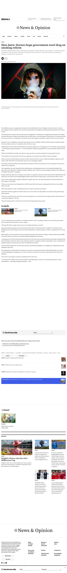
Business (10, 36)
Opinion (16, 36)
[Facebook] (2, 563)
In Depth (22, 36)
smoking (45, 353)
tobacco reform (52, 353)
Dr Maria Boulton (10, 353)
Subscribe (46, 36)
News (3, 36)
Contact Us (57, 550)
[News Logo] (33, 28)
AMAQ (3, 353)
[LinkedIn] (6, 563)
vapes (58, 353)
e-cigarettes (18, 353)
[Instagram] (4, 563)
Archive (43, 550)
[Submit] (52, 332)
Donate (39, 36)
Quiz (34, 36)
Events (28, 36)
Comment (21, 355)
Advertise (30, 553)
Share (8, 355)
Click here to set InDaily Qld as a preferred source (16, 343)
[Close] (65, 567)
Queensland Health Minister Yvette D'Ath (32, 353)
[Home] (7, 19)
